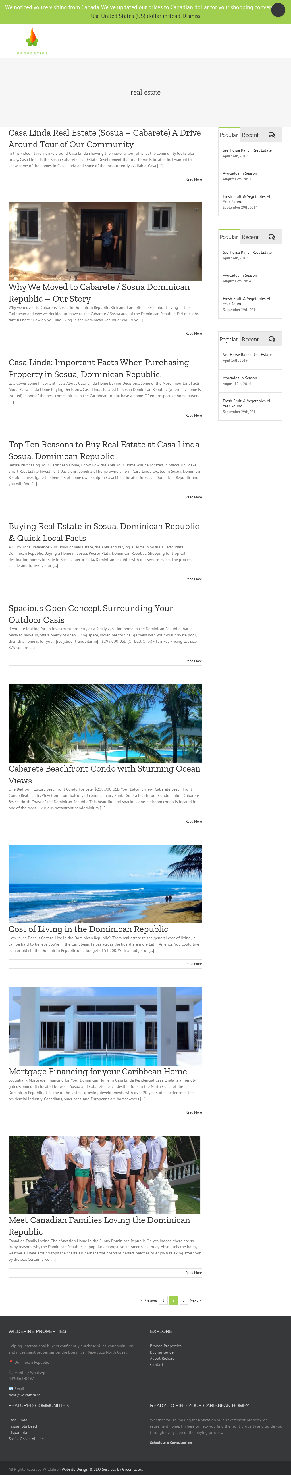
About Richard (162, 1358)
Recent (250, 134)
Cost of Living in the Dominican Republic (88, 928)
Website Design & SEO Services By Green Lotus (102, 1469)
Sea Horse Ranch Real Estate (247, 150)
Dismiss (191, 16)
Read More (194, 179)
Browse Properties (166, 1345)
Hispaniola (18, 1432)
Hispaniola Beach (23, 1426)
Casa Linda (18, 1419)
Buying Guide (162, 1352)
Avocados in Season (240, 173)
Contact (156, 1364)
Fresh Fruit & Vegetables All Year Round (247, 199)
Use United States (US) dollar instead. (136, 16)
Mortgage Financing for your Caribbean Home (98, 1071)
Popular (229, 134)
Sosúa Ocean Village (26, 1438)
